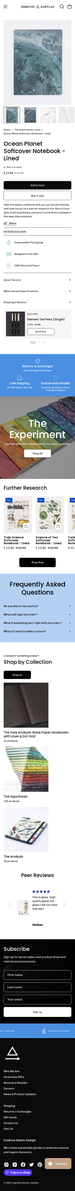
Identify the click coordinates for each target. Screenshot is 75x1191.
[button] (61, 6)
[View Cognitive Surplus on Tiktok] (14, 1164)
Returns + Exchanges (17, 1111)
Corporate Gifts (14, 1077)
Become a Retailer (15, 1082)
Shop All (38, 453)
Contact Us (11, 1123)
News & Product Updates (20, 1094)
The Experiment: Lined (27, 129)
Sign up (37, 1012)
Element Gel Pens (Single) (46, 319)
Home (7, 129)
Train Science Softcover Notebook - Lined (16, 540)
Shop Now (37, 562)
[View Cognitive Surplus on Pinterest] (40, 1164)
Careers (9, 1088)
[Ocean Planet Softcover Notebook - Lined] (12, 115)
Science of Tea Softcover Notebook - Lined (48, 540)
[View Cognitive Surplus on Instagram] (6, 1164)
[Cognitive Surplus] (37, 6)
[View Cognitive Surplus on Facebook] (23, 1164)
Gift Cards (10, 1117)
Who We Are (11, 1071)
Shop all (17, 675)
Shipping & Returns (15, 302)
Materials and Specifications (21, 291)
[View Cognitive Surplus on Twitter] (31, 1164)
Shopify (34, 1182)
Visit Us (8, 1128)
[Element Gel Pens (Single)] (15, 324)
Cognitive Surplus (21, 1182)
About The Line (12, 279)
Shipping (9, 1106)
